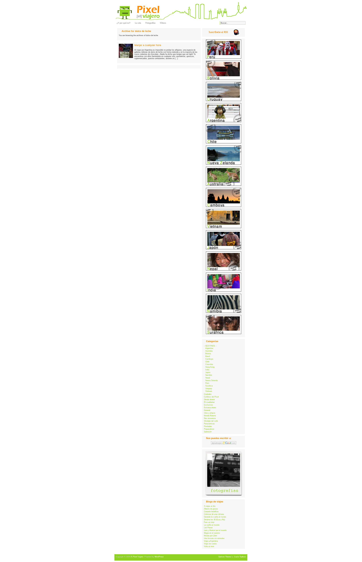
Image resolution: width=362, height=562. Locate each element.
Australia (209, 351)
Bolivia (208, 354)
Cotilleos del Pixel (211, 397)
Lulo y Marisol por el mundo (215, 530)
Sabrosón (208, 432)
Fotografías (150, 23)
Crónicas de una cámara (214, 514)
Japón (207, 372)
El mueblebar (209, 402)
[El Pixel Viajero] (182, 10)
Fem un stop (209, 522)
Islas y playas (209, 413)
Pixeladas (208, 426)
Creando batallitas (211, 511)
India (207, 370)
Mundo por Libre (210, 536)
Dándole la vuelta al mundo (215, 517)
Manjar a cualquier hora (147, 45)
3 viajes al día (209, 506)
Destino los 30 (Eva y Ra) (214, 519)
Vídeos (163, 23)
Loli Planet (208, 528)
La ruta (138, 23)
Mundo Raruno (210, 416)
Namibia (208, 375)
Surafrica (209, 386)
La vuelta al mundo (211, 525)
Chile (207, 362)
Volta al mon (209, 546)
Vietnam (208, 391)
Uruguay (208, 388)
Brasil (207, 356)
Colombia (209, 364)
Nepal (207, 378)
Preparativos (209, 429)
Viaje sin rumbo (210, 544)
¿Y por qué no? (123, 23)
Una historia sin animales (214, 538)
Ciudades (208, 394)
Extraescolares (210, 407)
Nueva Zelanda (211, 380)
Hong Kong (209, 367)
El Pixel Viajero (137, 557)
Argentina (209, 348)
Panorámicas (209, 424)
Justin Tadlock (240, 557)
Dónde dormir (209, 399)
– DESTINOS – (210, 346)
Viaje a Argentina (211, 541)
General (207, 410)
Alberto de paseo (211, 509)
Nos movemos (210, 418)
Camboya (209, 359)
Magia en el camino (212, 533)
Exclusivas (208, 405)
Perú (207, 383)
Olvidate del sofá (211, 421)
